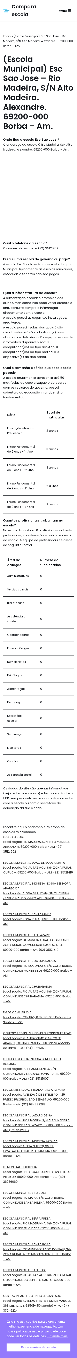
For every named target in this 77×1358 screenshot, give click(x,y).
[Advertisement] (38, 196)
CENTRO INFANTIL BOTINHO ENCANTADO (32, 1296)
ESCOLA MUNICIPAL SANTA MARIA (27, 914)
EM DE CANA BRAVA (17, 1012)
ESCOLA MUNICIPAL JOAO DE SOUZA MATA (34, 862)
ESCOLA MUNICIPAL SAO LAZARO (26, 935)
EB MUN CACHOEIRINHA (20, 1167)
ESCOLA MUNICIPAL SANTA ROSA (27, 1244)
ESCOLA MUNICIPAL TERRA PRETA (27, 1218)
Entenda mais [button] (57, 1336)
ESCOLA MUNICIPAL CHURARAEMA (27, 986)
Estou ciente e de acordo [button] (38, 1347)
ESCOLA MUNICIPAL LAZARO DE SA (27, 1115)
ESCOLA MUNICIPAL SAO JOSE (24, 1192)
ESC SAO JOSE (13, 837)
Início (7, 36)
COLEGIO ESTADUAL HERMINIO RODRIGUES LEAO (37, 1033)
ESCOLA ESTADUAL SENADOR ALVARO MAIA (34, 1089)
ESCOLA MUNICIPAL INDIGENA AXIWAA (30, 1141)
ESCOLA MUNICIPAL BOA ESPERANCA (29, 961)
